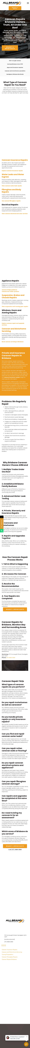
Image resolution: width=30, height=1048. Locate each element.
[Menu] (28, 3)
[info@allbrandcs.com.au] (3, 939)
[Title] (12, 3)
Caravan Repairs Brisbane (9, 960)
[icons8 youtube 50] (16, 946)
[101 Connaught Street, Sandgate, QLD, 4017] (3, 936)
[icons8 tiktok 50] (6, 946)
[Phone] (1, 530)
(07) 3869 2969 (10, 657)
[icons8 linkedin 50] (13, 946)
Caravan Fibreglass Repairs (9, 957)
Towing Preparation (7, 955)
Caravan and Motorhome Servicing (14, 329)
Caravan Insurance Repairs (15, 160)
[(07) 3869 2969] (3, 942)
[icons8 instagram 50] (9, 946)
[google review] (15, 927)
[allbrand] (15, 1030)
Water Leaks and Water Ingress (13, 175)
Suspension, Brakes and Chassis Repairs (13, 296)
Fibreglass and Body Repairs (11, 190)
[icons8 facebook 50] (3, 946)
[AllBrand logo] (15, 921)
